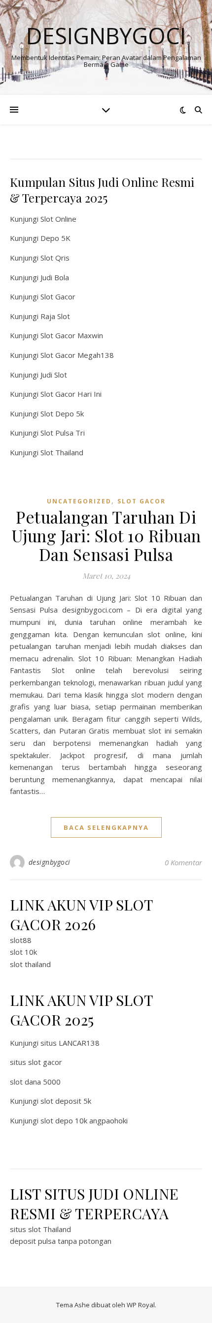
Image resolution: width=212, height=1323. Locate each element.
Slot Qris (55, 258)
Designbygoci (106, 36)
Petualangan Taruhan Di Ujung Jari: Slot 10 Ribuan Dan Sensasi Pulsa (106, 535)
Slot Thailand (61, 452)
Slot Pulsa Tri (62, 433)
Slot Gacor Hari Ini (71, 394)
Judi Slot (53, 375)
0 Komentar (183, 862)
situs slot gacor (36, 1062)
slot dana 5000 (35, 1082)
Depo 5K (55, 238)
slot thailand (30, 964)
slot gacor (141, 501)
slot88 (21, 940)
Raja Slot (55, 316)
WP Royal (141, 1304)
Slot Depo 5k (62, 413)
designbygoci (50, 862)
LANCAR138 (79, 1043)
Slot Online (58, 219)
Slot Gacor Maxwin (71, 335)
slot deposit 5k (65, 1101)
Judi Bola (54, 277)
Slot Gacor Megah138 (77, 355)
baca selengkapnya (106, 827)
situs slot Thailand (40, 1229)
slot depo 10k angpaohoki (84, 1120)
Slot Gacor (57, 296)
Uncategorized (79, 501)
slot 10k (23, 952)
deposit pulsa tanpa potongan (60, 1241)
